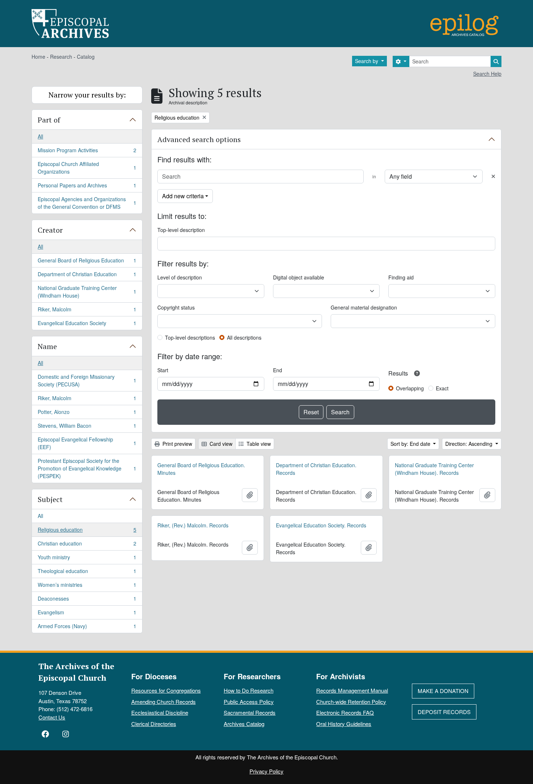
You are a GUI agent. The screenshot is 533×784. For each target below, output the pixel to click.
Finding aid (401, 277)
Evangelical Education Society (86, 324)
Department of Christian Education (86, 275)
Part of (49, 120)
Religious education (86, 531)
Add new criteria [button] (183, 196)
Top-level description (181, 229)
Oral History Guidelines (343, 723)
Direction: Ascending (469, 443)
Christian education (86, 545)
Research (61, 56)
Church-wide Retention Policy (351, 701)
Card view (220, 443)
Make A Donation (443, 690)
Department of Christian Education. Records (316, 468)
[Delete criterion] (493, 176)
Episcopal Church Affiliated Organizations (86, 167)
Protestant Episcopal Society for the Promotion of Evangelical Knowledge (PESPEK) (86, 468)
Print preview (176, 443)
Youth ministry (86, 558)
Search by (367, 61)
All (40, 136)
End (277, 370)
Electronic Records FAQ (345, 712)
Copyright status (176, 307)
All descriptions (244, 337)
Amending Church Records (163, 701)
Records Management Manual (352, 690)
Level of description (179, 277)
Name (47, 346)
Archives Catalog (244, 723)
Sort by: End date (411, 443)
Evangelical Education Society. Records (321, 525)
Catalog (86, 56)
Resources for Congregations (166, 690)
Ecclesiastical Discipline (159, 712)
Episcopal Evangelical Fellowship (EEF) (86, 443)
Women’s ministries (86, 586)
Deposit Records (444, 711)
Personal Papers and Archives (86, 187)
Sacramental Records (250, 712)
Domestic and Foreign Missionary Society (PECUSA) (86, 380)
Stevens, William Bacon (86, 427)
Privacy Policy (266, 771)
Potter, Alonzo (86, 413)
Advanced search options (199, 139)
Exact (442, 388)
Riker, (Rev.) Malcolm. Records (192, 525)
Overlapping (410, 388)
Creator (50, 230)
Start (162, 370)
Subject (50, 499)
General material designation (364, 307)
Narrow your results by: (87, 95)
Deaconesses (86, 600)
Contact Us (51, 717)
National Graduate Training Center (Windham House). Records (434, 468)
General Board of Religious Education (86, 262)
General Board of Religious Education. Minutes (201, 468)
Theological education (86, 572)
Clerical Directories (153, 723)
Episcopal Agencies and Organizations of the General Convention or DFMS (86, 202)
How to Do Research (248, 690)
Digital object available (298, 277)
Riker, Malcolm (86, 311)
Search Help (487, 73)
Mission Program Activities (86, 151)
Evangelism (86, 614)
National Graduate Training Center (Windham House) (86, 291)
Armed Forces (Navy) (86, 627)
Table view (258, 443)
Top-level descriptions (190, 337)
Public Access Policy (249, 701)
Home (38, 56)
